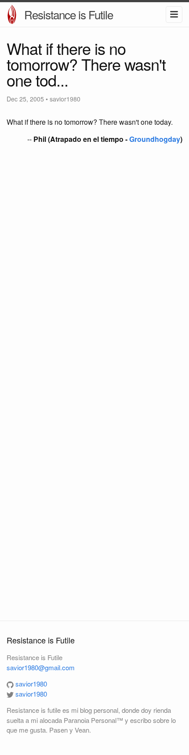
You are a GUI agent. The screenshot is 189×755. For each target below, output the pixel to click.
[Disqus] (94, 267)
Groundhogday (154, 139)
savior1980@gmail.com (41, 667)
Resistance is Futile (68, 14)
